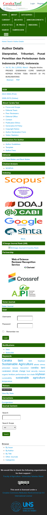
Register (40, 3)
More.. (23, 239)
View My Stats (8, 393)
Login (32, 3)
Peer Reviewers (12, 113)
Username (6, 317)
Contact (9, 120)
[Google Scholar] (23, 226)
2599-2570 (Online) (10, 98)
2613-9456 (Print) (9, 94)
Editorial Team (11, 110)
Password (6, 324)
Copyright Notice (12, 129)
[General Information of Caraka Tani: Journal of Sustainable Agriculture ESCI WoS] (23, 199)
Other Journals (12, 457)
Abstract (10, 80)
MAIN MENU (6, 34)
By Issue (9, 447)
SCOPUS (9, 168)
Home (4, 15)
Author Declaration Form (16, 132)
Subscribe (10, 353)
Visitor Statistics (12, 135)
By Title (9, 454)
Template (9, 147)
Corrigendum (7, 402)
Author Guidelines (13, 144)
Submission (18, 30)
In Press (20, 25)
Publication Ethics (13, 123)
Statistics (7, 25)
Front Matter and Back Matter (18, 159)
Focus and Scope (13, 107)
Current (6, 20)
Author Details (19, 41)
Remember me (12, 332)
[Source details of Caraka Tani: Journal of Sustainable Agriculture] (23, 184)
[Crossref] (23, 277)
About (14, 15)
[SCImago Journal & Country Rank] (23, 248)
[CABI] (23, 215)
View (8, 349)
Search (5, 30)
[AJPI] (23, 298)
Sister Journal (7, 306)
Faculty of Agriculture (12, 476)
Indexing (32, 25)
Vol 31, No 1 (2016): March (17, 67)
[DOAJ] (23, 207)
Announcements (35, 20)
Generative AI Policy (14, 126)
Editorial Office (12, 116)
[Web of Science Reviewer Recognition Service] (23, 271)
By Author (10, 451)
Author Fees (11, 150)
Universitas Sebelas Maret (32, 476)
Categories (26, 15)
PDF (18, 80)
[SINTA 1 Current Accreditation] (23, 235)
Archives (18, 20)
